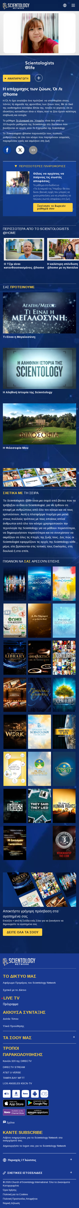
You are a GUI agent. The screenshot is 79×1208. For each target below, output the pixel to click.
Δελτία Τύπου (10, 1018)
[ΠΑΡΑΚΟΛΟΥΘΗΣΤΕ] (64, 621)
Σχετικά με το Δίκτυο (14, 990)
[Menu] (73, 5)
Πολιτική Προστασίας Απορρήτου (20, 1198)
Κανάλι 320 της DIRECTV (17, 1061)
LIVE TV (11, 998)
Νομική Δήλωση (11, 1203)
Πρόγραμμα (10, 1004)
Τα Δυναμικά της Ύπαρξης (30, 120)
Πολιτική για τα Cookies (15, 1194)
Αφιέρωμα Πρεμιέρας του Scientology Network (29, 982)
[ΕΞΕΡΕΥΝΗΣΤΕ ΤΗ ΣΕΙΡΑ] (14, 583)
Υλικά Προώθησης (13, 1026)
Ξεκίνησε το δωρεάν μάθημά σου (51, 207)
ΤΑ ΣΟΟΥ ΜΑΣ (17, 1037)
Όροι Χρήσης (9, 1190)
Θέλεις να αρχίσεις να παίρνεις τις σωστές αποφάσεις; (48, 177)
